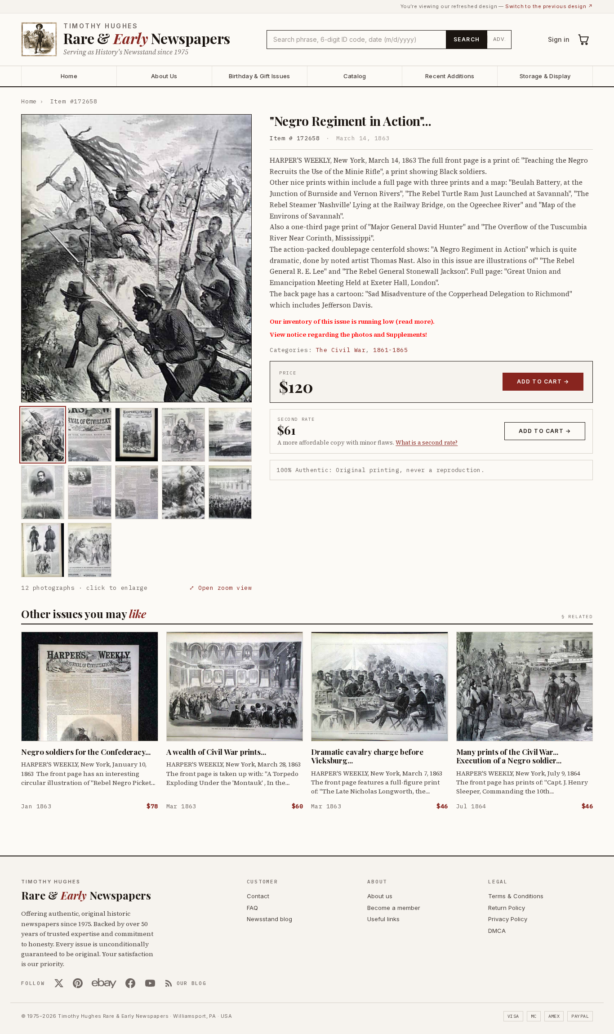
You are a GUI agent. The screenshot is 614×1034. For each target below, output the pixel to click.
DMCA (497, 930)
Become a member (393, 907)
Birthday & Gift (259, 76)
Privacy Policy (507, 919)
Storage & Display (545, 76)
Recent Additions (449, 76)
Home (69, 76)
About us (379, 896)
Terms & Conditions (515, 896)
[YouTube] (150, 983)
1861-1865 (390, 350)
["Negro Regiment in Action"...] (42, 435)
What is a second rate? (427, 442)
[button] (136, 258)
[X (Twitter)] (59, 983)
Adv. (499, 39)
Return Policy (506, 907)
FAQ (252, 907)
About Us (164, 76)
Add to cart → (543, 381)
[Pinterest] (78, 983)
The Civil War (341, 350)
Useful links (383, 919)
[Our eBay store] (104, 983)
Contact (258, 896)
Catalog (354, 76)
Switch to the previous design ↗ (549, 6)
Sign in (559, 39)
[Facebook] (130, 983)
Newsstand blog (269, 919)
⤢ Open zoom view (220, 588)
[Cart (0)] (584, 40)
